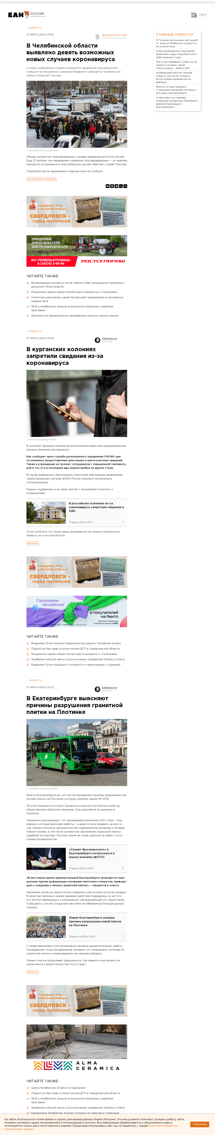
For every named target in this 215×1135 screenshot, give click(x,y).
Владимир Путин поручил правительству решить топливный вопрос (76, 643)
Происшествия (34, 179)
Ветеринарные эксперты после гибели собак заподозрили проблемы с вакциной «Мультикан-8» (78, 285)
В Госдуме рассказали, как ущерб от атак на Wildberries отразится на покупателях (177, 43)
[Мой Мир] (121, 186)
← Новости (33, 28)
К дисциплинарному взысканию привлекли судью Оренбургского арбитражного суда (176, 54)
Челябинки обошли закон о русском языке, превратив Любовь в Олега (77, 659)
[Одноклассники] (112, 186)
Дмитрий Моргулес (114, 35)
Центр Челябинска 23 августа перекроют (58, 1088)
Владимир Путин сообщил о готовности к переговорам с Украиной (75, 665)
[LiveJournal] (125, 186)
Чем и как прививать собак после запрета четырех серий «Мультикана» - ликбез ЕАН (176, 65)
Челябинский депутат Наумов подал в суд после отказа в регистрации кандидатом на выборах (174, 77)
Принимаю (200, 1124)
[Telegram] (116, 186)
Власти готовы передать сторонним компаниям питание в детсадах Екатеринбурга (176, 90)
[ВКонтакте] (108, 186)
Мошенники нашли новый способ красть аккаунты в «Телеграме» (74, 292)
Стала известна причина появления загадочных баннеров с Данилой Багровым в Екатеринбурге (177, 102)
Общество (50, 179)
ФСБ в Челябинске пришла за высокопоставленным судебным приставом (72, 308)
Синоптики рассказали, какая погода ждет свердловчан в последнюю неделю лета (77, 299)
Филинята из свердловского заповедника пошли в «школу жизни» (75, 316)
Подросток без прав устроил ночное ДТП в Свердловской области (75, 649)
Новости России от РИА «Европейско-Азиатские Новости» (19, 15)
